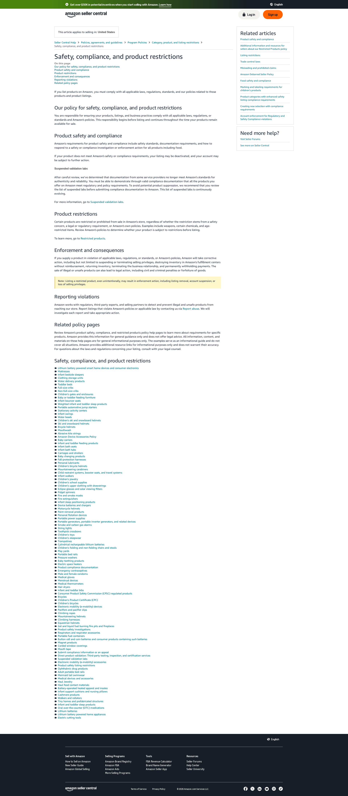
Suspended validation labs (106, 201)
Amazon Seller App (156, 769)
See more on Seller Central (254, 145)
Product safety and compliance (71, 69)
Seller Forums (194, 761)
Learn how (165, 4)
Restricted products (93, 238)
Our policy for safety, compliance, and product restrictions (87, 66)
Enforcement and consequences (72, 76)
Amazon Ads (112, 769)
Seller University (195, 769)
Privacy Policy (158, 789)
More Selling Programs (117, 772)
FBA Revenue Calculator (159, 761)
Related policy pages (66, 82)
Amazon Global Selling (77, 769)
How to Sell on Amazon (78, 761)
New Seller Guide (74, 765)
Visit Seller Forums (250, 139)
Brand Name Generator (158, 765)
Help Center (193, 765)
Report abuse (191, 308)
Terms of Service (138, 789)
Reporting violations (65, 79)
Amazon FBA (112, 765)
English (275, 739)
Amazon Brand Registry (118, 761)
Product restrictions (65, 73)
